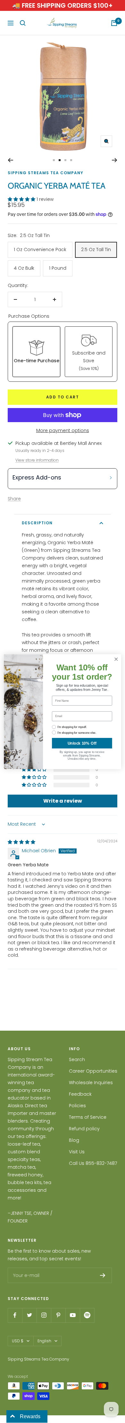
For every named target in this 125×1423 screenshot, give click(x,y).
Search (77, 1059)
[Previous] (10, 160)
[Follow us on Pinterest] (58, 1315)
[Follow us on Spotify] (87, 1315)
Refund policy (84, 1128)
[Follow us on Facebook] (15, 1315)
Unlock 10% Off (82, 743)
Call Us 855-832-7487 (93, 1163)
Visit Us (77, 1152)
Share (14, 498)
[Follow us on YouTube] (72, 1315)
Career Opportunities (93, 1071)
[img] (21, 842)
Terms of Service (87, 1117)
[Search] (23, 23)
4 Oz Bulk (24, 268)
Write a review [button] (62, 801)
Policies (77, 1105)
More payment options (62, 430)
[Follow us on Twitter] (29, 1315)
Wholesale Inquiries (91, 1082)
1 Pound (57, 268)
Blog (74, 1140)
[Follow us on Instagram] (44, 1315)
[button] (22, 199)
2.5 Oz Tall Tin (96, 249)
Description (37, 523)
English (44, 1341)
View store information (37, 460)
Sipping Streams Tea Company (45, 173)
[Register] (102, 1275)
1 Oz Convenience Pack (40, 249)
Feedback (80, 1094)
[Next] (114, 160)
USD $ (17, 1341)
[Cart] (114, 23)
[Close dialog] (116, 659)
